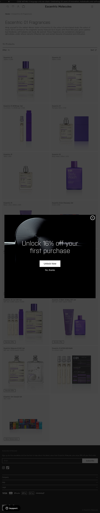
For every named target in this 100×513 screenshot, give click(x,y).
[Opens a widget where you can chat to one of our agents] (12, 508)
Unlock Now (50, 263)
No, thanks (50, 270)
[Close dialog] (93, 218)
